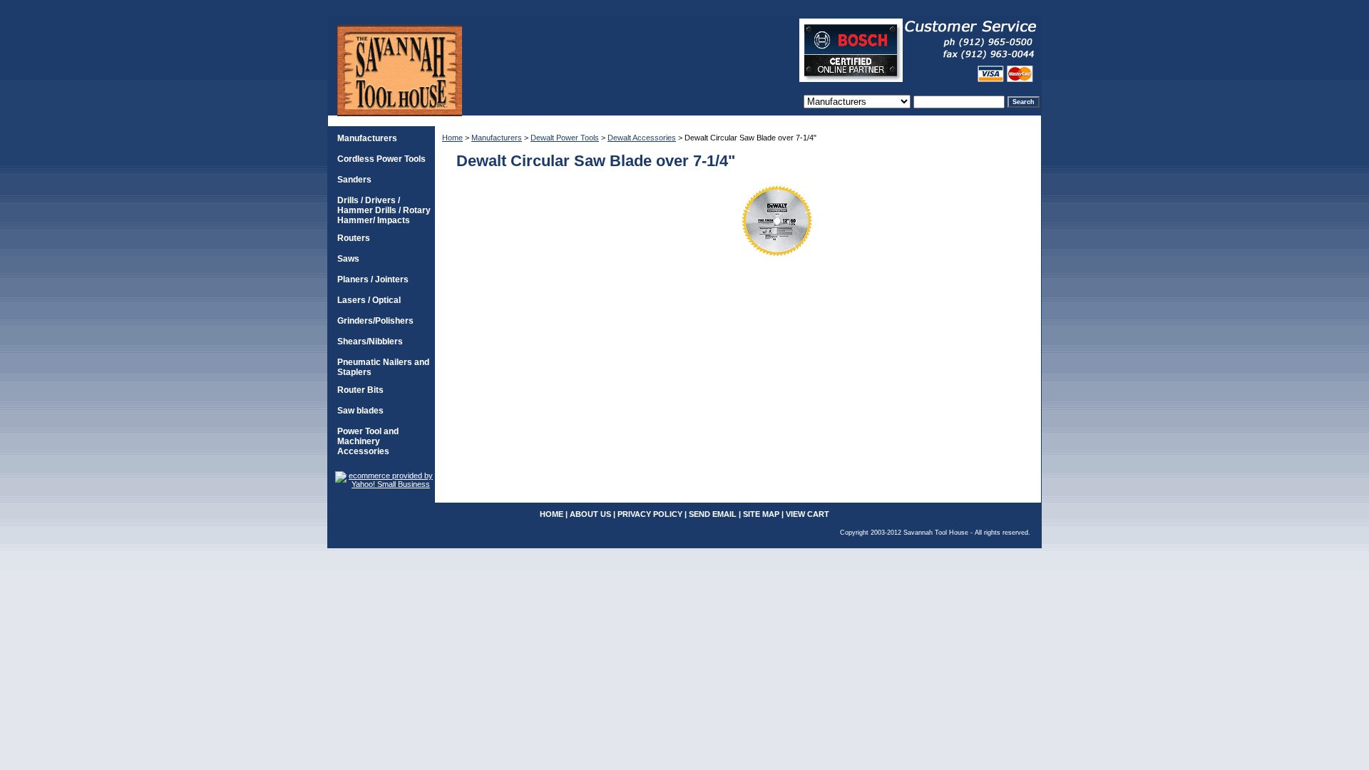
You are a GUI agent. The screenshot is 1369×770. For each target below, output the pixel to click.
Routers (353, 238)
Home (452, 137)
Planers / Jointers (373, 279)
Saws (348, 259)
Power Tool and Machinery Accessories (368, 441)
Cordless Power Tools (381, 159)
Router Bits (360, 390)
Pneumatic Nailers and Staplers (383, 367)
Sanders (354, 180)
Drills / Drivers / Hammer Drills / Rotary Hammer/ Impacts (384, 210)
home (551, 514)
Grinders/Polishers (375, 321)
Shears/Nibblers (370, 341)
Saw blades (360, 411)
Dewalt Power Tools (564, 137)
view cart (807, 514)
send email (713, 514)
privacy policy (649, 514)
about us (590, 514)
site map (761, 514)
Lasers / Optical (369, 300)
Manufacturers (496, 137)
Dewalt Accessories (641, 137)
